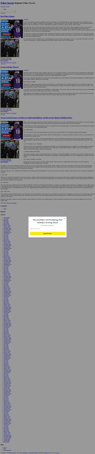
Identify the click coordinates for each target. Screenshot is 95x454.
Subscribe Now (47, 233)
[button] (47, 221)
